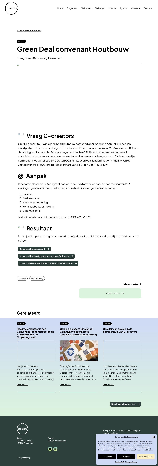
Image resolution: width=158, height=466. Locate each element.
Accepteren (107, 457)
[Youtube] (50, 449)
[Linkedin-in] (55, 449)
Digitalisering (37, 278)
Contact (148, 8)
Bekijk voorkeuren (145, 457)
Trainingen (100, 8)
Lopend (22, 278)
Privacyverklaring (131, 462)
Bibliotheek (86, 8)
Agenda (123, 8)
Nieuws (112, 8)
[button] (153, 437)
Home (60, 8)
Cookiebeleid (119, 462)
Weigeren (126, 457)
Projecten (72, 8)
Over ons (135, 8)
